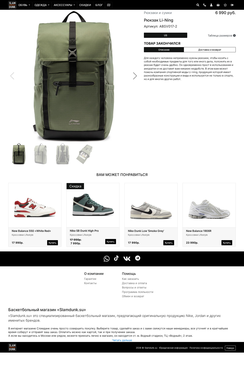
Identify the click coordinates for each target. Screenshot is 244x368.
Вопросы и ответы (134, 287)
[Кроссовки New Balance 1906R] (209, 205)
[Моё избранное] (225, 5)
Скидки (85, 5)
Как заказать (130, 278)
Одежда (41, 5)
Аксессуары (63, 5)
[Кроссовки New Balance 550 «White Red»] (34, 205)
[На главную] (12, 5)
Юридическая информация (173, 348)
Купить (52, 242)
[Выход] (232, 5)
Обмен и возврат (133, 296)
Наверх (230, 348)
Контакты (90, 283)
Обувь (23, 5)
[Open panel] (197, 5)
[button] (135, 76)
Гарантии (90, 278)
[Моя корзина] (218, 5)
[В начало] (12, 348)
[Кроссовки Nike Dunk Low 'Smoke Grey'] (151, 205)
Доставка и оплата (134, 283)
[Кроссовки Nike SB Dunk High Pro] (93, 205)
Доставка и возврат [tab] (209, 49)
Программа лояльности (137, 292)
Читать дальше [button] (122, 340)
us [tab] (165, 35)
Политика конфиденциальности (206, 348)
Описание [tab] (163, 49)
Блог (99, 5)
